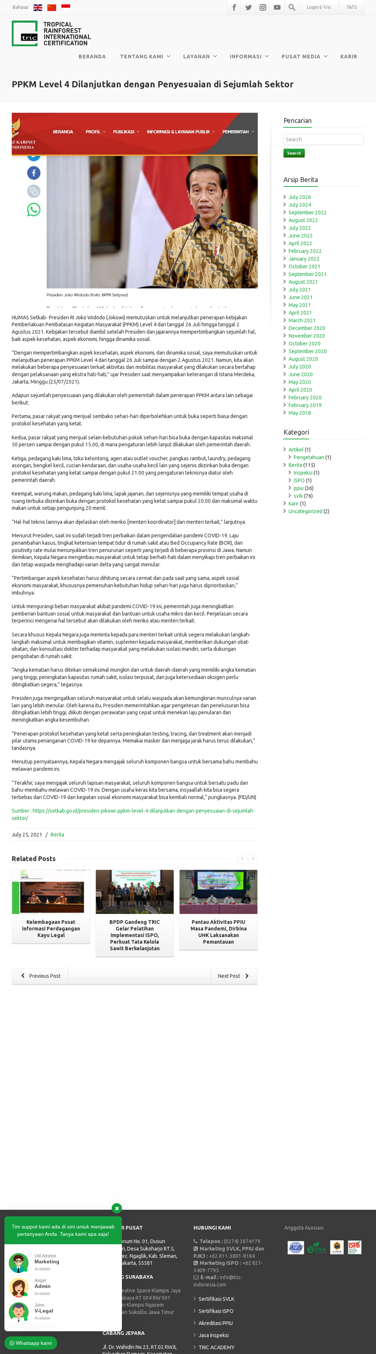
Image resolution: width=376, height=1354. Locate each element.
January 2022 (304, 259)
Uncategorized (305, 511)
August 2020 (303, 359)
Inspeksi (303, 473)
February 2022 (305, 251)
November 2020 (307, 336)
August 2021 (303, 282)
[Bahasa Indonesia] (66, 7)
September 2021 (308, 274)
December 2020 (307, 328)
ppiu (299, 488)
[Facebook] (234, 7)
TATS (351, 7)
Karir (294, 504)
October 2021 (305, 266)
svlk (298, 496)
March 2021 (302, 320)
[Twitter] (248, 7)
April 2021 (300, 313)
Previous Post (44, 976)
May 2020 (300, 382)
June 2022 (301, 236)
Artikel (296, 450)
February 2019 (305, 405)
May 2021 (300, 305)
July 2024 (300, 205)
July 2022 (300, 228)
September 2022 (308, 212)
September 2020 (308, 351)
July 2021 (300, 290)
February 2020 (305, 397)
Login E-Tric (319, 7)
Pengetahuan (309, 457)
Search (294, 153)
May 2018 (300, 413)
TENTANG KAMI (141, 56)
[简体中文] (52, 7)
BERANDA (92, 56)
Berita (57, 835)
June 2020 (301, 374)
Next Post (229, 976)
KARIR (348, 56)
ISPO (299, 480)
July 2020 (300, 367)
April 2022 (300, 243)
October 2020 (305, 343)
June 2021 (301, 297)
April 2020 (300, 390)
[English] (38, 7)
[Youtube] (277, 7)
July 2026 (300, 197)
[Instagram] (263, 7)
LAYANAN (196, 56)
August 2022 (303, 220)
